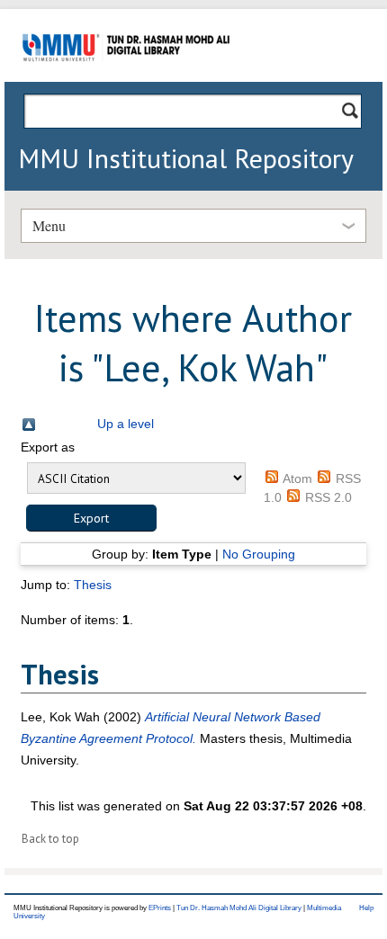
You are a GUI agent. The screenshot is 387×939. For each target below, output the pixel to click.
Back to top (50, 838)
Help (366, 908)
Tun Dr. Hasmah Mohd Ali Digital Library (239, 908)
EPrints (159, 908)
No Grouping (258, 554)
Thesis (93, 584)
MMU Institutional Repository (186, 157)
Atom (297, 478)
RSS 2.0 (328, 497)
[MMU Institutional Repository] (126, 79)
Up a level (125, 423)
